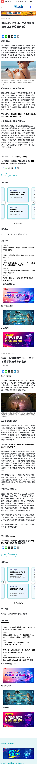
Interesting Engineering (18, 156)
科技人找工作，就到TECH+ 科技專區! (18, 1)
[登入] (30, 7)
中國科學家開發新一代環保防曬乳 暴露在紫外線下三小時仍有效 (18, 115)
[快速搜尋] (35, 7)
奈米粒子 (30, 102)
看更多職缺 (18, 223)
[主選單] (2, 7)
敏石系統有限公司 (15, 214)
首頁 (4, 18)
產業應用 (8, 18)
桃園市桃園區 (14, 207)
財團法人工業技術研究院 (17, 197)
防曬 (4, 48)
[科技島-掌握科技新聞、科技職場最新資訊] (18, 6)
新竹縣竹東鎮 (14, 190)
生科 (13, 18)
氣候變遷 (24, 140)
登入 (12, 234)
